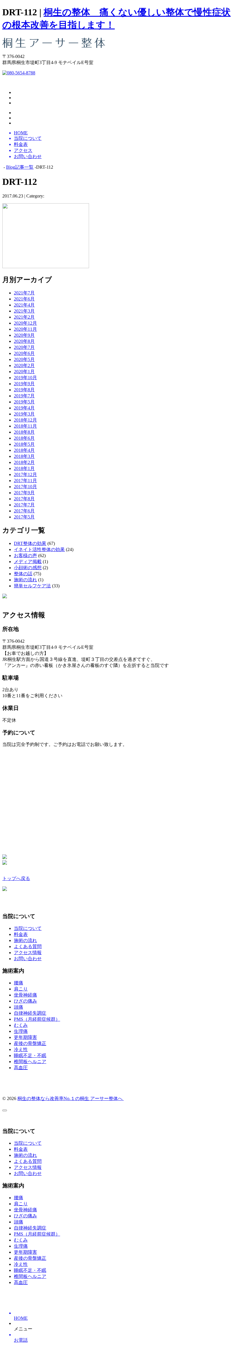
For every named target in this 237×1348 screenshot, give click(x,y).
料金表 (21, 934)
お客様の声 (25, 555)
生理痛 (21, 1031)
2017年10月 (25, 486)
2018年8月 (24, 432)
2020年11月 (25, 329)
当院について (28, 928)
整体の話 (23, 573)
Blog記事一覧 (20, 167)
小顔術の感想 (28, 567)
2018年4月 (24, 450)
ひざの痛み (25, 1001)
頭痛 (18, 1007)
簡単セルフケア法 (32, 585)
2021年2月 (24, 317)
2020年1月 (24, 371)
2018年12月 (25, 420)
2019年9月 (24, 383)
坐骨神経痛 (25, 994)
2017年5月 (24, 516)
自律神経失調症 (30, 1013)
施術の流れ (25, 579)
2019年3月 (24, 413)
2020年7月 (24, 347)
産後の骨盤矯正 (30, 1043)
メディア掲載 (28, 561)
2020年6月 (24, 353)
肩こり (21, 988)
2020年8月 (24, 341)
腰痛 (18, 982)
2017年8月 (24, 498)
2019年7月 (24, 395)
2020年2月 (24, 365)
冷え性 (21, 1049)
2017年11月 (25, 480)
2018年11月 (25, 426)
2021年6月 (24, 298)
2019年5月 (24, 401)
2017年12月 (25, 474)
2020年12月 (25, 323)
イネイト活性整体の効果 (39, 549)
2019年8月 (24, 389)
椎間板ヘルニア (30, 1061)
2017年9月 (24, 492)
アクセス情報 (28, 952)
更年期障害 (25, 1037)
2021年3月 (24, 311)
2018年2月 (24, 462)
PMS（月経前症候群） (37, 1019)
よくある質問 (28, 946)
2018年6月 (24, 438)
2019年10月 (25, 377)
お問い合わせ (28, 958)
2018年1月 (24, 468)
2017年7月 (24, 504)
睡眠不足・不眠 (30, 1055)
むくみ (21, 1025)
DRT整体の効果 (30, 543)
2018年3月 (24, 456)
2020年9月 (24, 335)
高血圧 (21, 1067)
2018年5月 (24, 444)
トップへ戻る (16, 878)
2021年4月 (24, 304)
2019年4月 (24, 407)
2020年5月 (24, 359)
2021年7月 (24, 292)
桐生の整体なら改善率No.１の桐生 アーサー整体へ (70, 1098)
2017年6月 (24, 510)
